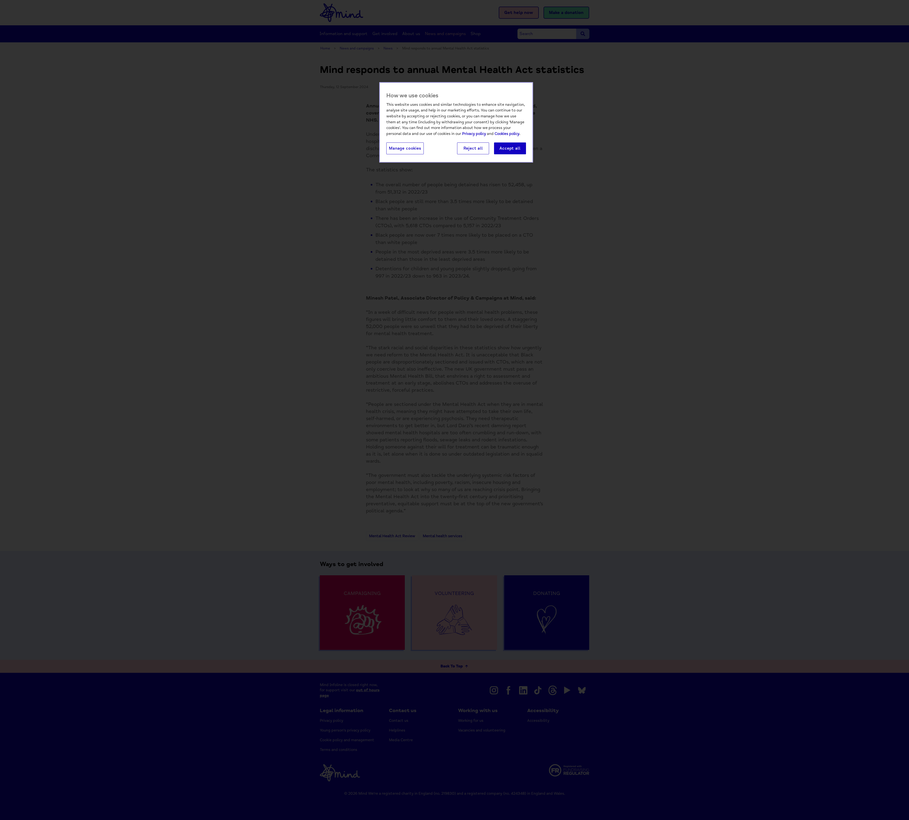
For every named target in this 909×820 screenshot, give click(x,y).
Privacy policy (474, 133)
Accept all (509, 148)
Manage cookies (405, 148)
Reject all (473, 148)
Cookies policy (507, 133)
